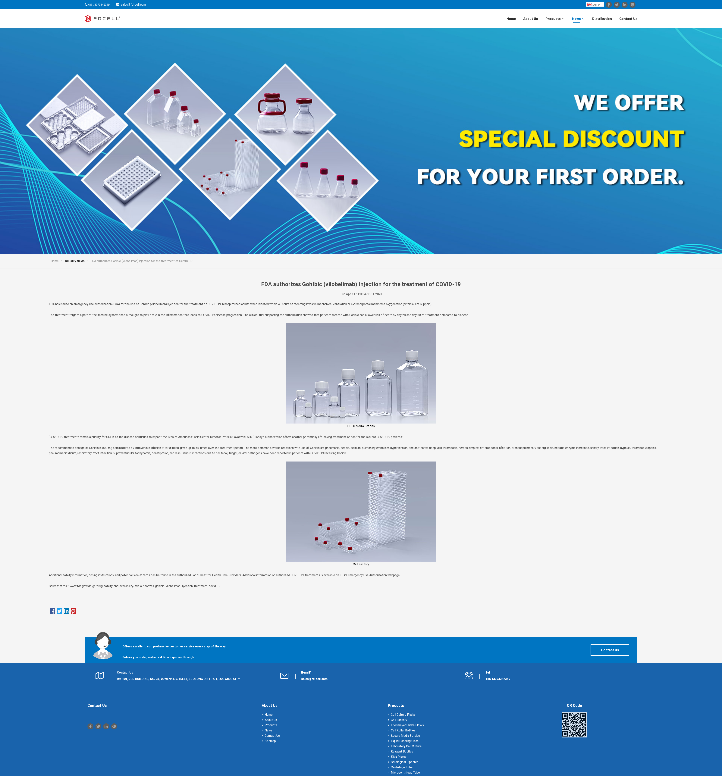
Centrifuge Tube (402, 767)
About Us (530, 19)
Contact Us (628, 19)
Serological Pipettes (404, 762)
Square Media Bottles (405, 735)
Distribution (602, 19)
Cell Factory (361, 564)
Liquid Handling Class (405, 741)
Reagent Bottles (402, 751)
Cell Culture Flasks (403, 714)
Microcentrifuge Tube (405, 772)
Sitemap (270, 741)
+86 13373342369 (99, 4)
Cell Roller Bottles (403, 730)
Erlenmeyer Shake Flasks (407, 725)
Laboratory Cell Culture (406, 746)
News (576, 19)
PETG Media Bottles (361, 426)
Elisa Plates (399, 757)
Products (553, 19)
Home (511, 19)
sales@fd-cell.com (133, 4)
